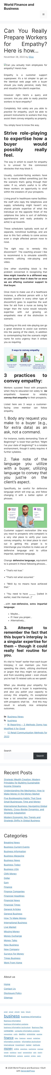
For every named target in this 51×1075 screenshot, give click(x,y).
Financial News (12, 900)
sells (34, 1052)
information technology (31, 1042)
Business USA (11, 869)
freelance (22, 1038)
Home (7, 984)
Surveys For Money (14, 954)
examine (39, 1034)
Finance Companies (14, 891)
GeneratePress (28, 1071)
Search (7, 750)
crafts (16, 1034)
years (39, 1056)
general (29, 1038)
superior (27, 1056)
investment (20, 1045)
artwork (17, 1012)
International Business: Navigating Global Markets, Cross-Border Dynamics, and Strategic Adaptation (25, 809)
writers (33, 1056)
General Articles (12, 909)
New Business (11, 945)
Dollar (7, 878)
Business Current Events (17, 847)
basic (23, 1012)
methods (36, 1045)
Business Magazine (14, 856)
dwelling (22, 1034)
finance (8, 1037)
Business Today (12, 865)
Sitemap (8, 997)
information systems (12, 1042)
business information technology (17, 1027)
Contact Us (10, 988)
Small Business (10, 1056)
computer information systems (27, 1031)
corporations (8, 1034)
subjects (20, 1056)
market (29, 1045)
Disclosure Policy (13, 993)
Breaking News (12, 842)
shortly (40, 1052)
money (8, 1048)
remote (6, 1052)
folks (16, 1038)
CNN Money (10, 873)
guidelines (36, 1038)
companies (8, 1031)
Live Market (10, 927)
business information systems (16, 1024)
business (12, 720)
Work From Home (13, 962)
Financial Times (12, 905)
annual (11, 1012)
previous (40, 1049)
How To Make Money (15, 918)
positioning (32, 1049)
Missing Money (12, 931)
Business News (15, 716)
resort (20, 1052)
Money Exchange (13, 936)
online (16, 1049)
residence (13, 1052)
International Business (15, 922)
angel (6, 1012)
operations (23, 1049)
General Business (13, 913)
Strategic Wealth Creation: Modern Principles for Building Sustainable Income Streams (22, 782)
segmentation (27, 1052)
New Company (11, 949)
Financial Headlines (14, 896)
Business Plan (37, 1027)
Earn (6, 882)
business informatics (31, 1016)
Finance (8, 887)
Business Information (15, 851)
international (9, 1045)
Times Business (12, 958)
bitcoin (28, 1012)
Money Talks (10, 940)
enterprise (31, 1034)
